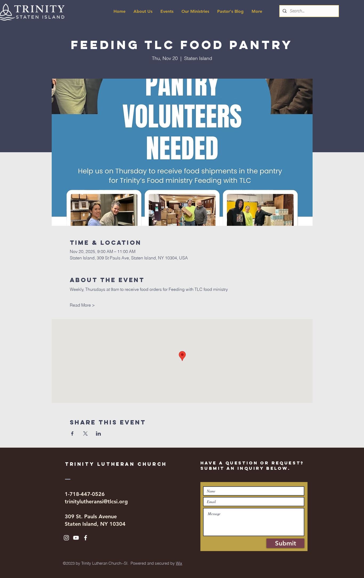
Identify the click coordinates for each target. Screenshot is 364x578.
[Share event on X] (85, 433)
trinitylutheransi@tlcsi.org (96, 501)
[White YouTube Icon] (75, 537)
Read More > (82, 305)
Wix (179, 563)
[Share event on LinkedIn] (98, 433)
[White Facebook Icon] (85, 537)
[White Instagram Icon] (66, 537)
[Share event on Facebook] (72, 433)
